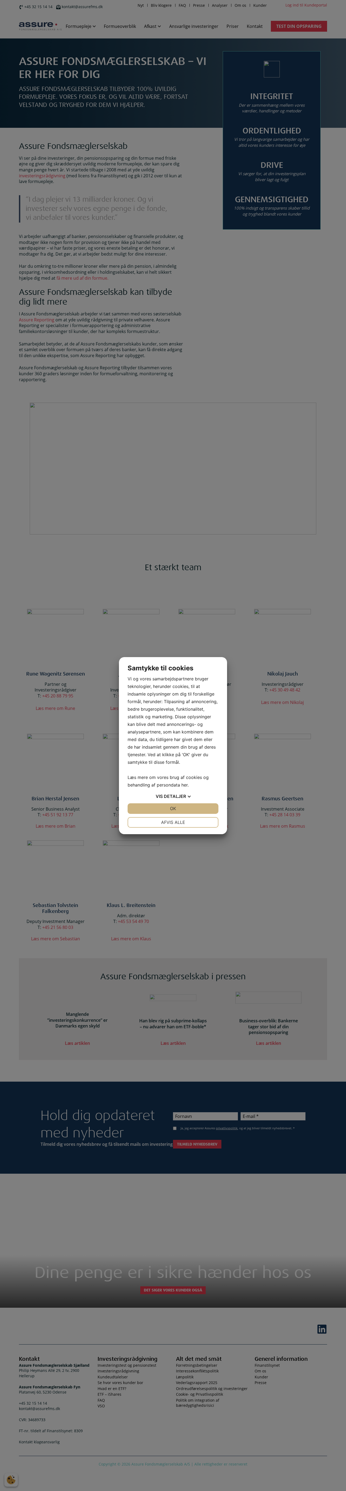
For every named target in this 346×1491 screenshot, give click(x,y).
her (184, 785)
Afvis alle (173, 822)
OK (173, 808)
